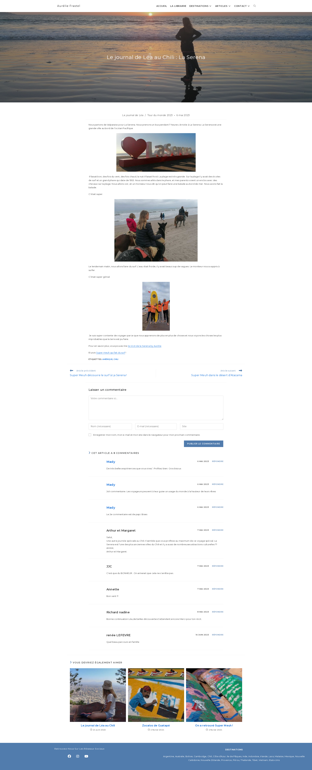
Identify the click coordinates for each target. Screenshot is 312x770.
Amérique (107, 359)
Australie (179, 756)
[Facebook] (69, 756)
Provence (226, 760)
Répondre (217, 461)
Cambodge (200, 756)
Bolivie (189, 756)
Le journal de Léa (132, 115)
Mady (110, 462)
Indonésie (253, 756)
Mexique (289, 756)
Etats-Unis (274, 760)
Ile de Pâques (234, 756)
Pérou (236, 760)
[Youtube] (86, 756)
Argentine (168, 756)
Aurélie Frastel (68, 5)
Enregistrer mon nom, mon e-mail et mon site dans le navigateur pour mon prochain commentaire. (146, 435)
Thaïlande (245, 760)
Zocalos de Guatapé (156, 725)
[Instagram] (78, 756)
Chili (116, 359)
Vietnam (263, 760)
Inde (245, 756)
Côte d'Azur (219, 756)
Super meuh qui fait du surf (110, 352)
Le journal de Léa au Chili (98, 725)
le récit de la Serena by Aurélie (144, 346)
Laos (271, 756)
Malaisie (279, 756)
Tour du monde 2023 (160, 115)
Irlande (264, 756)
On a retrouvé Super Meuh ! (214, 725)
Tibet (255, 760)
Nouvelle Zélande (210, 760)
